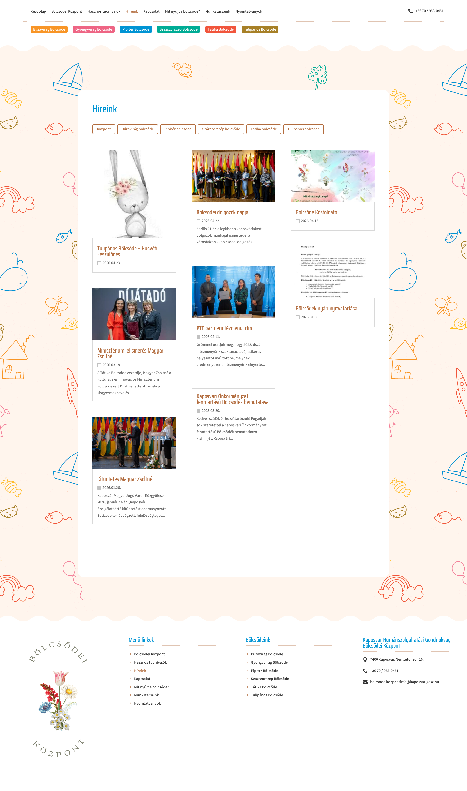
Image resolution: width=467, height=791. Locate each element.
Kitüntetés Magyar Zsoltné (124, 479)
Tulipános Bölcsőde (260, 29)
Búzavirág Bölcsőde (49, 29)
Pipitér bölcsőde (177, 129)
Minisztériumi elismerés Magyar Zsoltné (130, 353)
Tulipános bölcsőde (303, 129)
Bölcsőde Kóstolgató (316, 212)
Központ (104, 129)
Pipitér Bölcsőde (135, 29)
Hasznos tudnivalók (104, 12)
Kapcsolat (151, 12)
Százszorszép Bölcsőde (179, 29)
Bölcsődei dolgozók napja (222, 212)
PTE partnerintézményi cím (224, 328)
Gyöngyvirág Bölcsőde (93, 29)
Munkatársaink (217, 12)
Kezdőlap (38, 12)
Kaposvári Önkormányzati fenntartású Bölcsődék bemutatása (233, 399)
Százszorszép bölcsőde (221, 129)
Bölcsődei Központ (66, 12)
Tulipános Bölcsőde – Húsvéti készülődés (127, 251)
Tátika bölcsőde (264, 129)
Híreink (132, 12)
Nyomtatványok (248, 12)
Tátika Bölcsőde (221, 29)
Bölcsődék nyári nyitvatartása (326, 308)
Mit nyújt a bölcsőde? (182, 12)
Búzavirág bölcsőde (138, 129)
